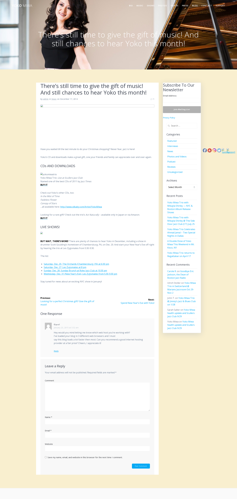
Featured (172, 140)
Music (139, 5)
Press (185, 5)
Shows (150, 5)
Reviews (171, 166)
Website (49, 444)
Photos (162, 5)
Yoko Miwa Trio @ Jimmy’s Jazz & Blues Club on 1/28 (181, 301)
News (54, 99)
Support (220, 5)
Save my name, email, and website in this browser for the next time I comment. (85, 457)
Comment (49, 380)
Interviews (172, 146)
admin (46, 99)
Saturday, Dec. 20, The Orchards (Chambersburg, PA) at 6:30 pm (76, 263)
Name (48, 417)
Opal (57, 324)
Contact (206, 5)
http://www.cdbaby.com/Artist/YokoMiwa (81, 206)
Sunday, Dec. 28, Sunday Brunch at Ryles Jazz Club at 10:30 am (75, 270)
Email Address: (170, 95)
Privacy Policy (169, 117)
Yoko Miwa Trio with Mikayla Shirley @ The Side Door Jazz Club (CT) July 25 (181, 221)
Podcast (171, 161)
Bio (131, 5)
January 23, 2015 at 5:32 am (66, 327)
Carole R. (171, 271)
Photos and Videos (177, 156)
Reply (56, 351)
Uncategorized (174, 172)
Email (48, 430)
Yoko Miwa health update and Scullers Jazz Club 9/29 (181, 313)
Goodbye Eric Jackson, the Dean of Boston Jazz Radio (180, 274)
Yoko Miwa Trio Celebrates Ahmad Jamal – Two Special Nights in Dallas (181, 232)
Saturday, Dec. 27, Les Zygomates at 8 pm (65, 267)
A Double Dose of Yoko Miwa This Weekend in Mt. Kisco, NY (180, 244)
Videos (174, 5)
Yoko (22, 5)
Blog (195, 5)
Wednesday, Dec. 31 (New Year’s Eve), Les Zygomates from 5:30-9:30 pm (80, 273)
